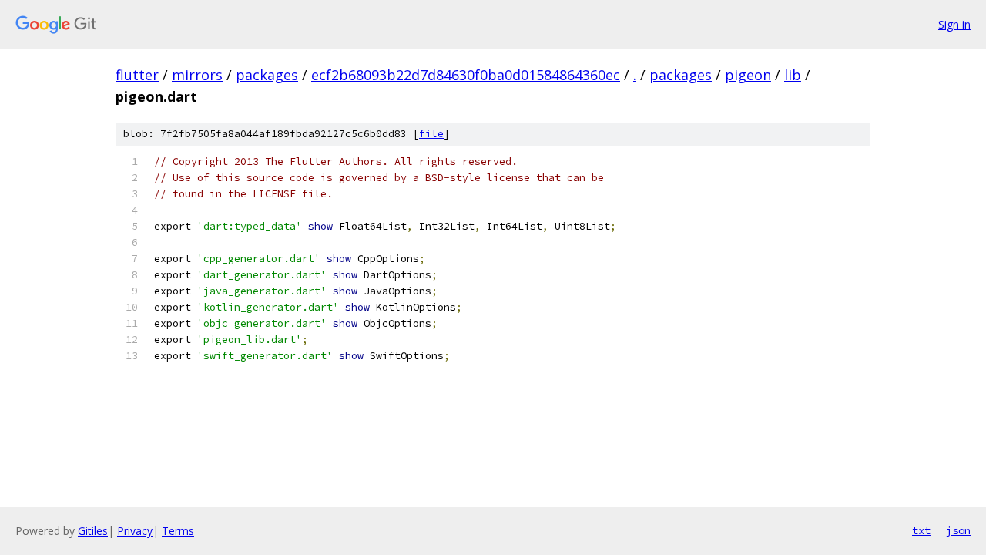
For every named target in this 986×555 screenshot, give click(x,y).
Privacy (135, 530)
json (958, 530)
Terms (178, 530)
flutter (137, 75)
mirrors (197, 75)
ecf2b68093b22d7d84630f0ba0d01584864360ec (465, 75)
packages (267, 75)
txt (921, 530)
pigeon (748, 75)
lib (792, 75)
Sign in (954, 24)
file (431, 133)
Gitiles (93, 530)
